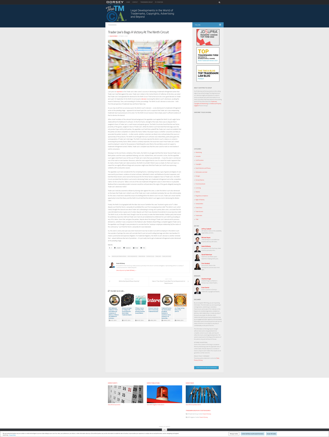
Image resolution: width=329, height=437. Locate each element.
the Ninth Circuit (150, 256)
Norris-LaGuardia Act (132, 256)
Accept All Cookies (271, 434)
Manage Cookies (234, 434)
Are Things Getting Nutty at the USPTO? (179, 309)
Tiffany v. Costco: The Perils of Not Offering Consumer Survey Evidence (140, 310)
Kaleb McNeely (114, 36)
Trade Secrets (199, 211)
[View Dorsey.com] (115, 4)
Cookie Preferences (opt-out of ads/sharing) (206, 367)
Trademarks (112, 25)
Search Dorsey (207, 414)
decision (144, 99)
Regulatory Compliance (202, 196)
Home (128, 2)
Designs (198, 176)
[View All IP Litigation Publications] (164, 403)
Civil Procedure (199, 160)
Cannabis (198, 156)
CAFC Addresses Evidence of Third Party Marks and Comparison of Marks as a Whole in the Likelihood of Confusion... (114, 313)
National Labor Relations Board (119, 256)
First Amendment (200, 184)
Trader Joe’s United (166, 256)
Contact (135, 2)
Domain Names (200, 180)
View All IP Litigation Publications (155, 405)
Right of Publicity (200, 200)
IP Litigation (159, 2)
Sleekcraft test (142, 256)
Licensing (198, 188)
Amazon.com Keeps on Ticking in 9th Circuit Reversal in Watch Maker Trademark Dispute (127, 311)
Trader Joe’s (158, 256)
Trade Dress (199, 208)
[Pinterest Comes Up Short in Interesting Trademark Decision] (154, 300)
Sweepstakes (199, 204)
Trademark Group (146, 2)
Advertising (199, 152)
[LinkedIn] (220, 25)
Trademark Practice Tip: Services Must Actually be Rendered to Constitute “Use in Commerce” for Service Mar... (166, 313)
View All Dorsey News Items (193, 405)
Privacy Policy (12, 435)
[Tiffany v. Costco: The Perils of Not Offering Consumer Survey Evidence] (140, 300)
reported (119, 91)
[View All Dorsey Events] (125, 403)
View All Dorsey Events (114, 405)
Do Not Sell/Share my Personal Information (252, 434)
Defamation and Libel (201, 172)
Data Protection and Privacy (203, 168)
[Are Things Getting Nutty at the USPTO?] (180, 300)
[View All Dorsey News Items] (203, 403)
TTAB (197, 219)
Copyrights (198, 164)
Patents (198, 192)
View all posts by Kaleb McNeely (126, 270)
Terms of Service (164, 427)
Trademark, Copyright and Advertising (205, 103)
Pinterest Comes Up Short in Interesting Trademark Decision (153, 309)
